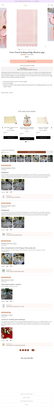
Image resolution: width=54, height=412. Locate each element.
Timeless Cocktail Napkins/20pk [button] (14, 235)
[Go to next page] (36, 350)
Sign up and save (27, 394)
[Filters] (47, 152)
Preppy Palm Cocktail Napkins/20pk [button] (15, 271)
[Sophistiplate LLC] (25, 5)
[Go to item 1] (5, 158)
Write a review (32, 152)
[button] (48, 5)
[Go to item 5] (35, 158)
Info (26, 404)
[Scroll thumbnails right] (51, 158)
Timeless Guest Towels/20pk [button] (13, 197)
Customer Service (26, 401)
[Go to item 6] (43, 158)
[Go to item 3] (20, 158)
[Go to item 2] (12, 158)
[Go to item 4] (28, 158)
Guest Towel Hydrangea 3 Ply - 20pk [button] (15, 306)
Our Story (26, 397)
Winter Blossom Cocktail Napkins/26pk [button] (15, 345)
